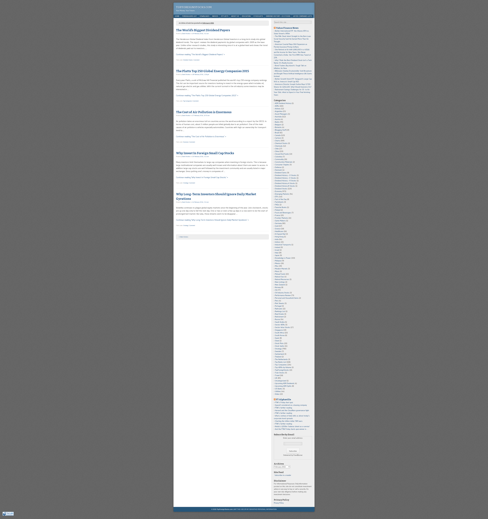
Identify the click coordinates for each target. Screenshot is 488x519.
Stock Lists (258, 16)
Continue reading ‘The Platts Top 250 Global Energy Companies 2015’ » (207, 95)
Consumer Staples (282, 164)
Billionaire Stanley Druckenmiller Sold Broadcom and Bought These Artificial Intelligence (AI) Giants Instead (293, 73)
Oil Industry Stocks (282, 293)
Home (177, 16)
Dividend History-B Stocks (285, 186)
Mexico (277, 263)
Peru (276, 301)
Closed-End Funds (282, 154)
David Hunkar (186, 33)
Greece (278, 228)
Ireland (277, 247)
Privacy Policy (279, 503)
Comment (197, 60)
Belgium (278, 124)
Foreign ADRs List (189, 16)
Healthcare (279, 231)
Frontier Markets (281, 218)
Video (277, 394)
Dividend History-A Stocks (285, 183)
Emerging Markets (282, 194)
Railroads (278, 309)
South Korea (280, 335)
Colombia (278, 156)
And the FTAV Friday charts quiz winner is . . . (292, 429)
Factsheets (279, 202)
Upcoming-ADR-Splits (283, 386)
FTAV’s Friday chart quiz (284, 402)
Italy (276, 252)
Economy (185, 142)
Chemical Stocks (281, 143)
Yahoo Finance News (287, 28)
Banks (277, 122)
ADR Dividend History (283, 103)
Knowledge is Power (283, 258)
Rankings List (280, 311)
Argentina (278, 111)
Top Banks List (280, 362)
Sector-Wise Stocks (282, 327)
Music (277, 271)
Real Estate (279, 314)
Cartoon (278, 138)
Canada (278, 135)
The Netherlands (281, 359)
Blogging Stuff (280, 130)
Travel (277, 375)
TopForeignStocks (282, 370)
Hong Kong (279, 236)
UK (276, 378)
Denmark (278, 170)
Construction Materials (283, 162)
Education (246, 16)
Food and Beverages (283, 212)
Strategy (185, 183)
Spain (277, 338)
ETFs (277, 196)
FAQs (277, 204)
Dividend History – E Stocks (285, 178)
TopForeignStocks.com (194, 7)
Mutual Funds (280, 274)
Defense (278, 167)
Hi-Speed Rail (280, 234)
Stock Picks (279, 343)
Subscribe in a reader (283, 475)
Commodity (279, 159)
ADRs (277, 106)
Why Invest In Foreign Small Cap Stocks (205, 153)
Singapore (279, 330)
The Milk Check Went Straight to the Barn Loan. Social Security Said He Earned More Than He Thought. (292, 39)
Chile (277, 148)
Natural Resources (282, 279)
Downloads (204, 16)
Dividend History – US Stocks (278, 16)
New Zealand (280, 285)
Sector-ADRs (280, 325)
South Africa (279, 333)
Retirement (279, 317)
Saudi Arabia (280, 322)
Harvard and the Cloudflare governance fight (292, 410)
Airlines (278, 108)
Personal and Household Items (287, 298)
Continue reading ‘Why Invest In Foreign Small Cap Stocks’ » (202, 177)
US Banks (278, 389)
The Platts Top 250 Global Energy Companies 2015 (212, 71)
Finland (277, 210)
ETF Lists (224, 16)
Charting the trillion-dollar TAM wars (288, 421)
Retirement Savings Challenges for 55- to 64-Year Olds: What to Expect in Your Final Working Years (292, 92)
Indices (215, 16)
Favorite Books (281, 207)
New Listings (280, 282)
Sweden (278, 351)
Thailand (278, 357)
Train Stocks (279, 373)
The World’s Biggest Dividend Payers (203, 30)
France (277, 215)
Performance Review (283, 295)
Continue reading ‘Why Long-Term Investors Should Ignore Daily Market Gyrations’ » (212, 220)
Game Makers (280, 220)
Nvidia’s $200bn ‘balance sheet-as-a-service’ (292, 426)
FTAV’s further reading (283, 408)
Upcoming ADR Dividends (284, 383)
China (277, 151)
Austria (277, 119)
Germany (278, 223)
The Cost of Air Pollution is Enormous (204, 112)
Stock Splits (279, 346)
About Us (235, 16)
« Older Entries (183, 237)
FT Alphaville (283, 399)
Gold (277, 226)
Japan (277, 255)
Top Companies (187, 101)
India (277, 239)
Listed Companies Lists (302, 16)
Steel (277, 341)
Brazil (277, 132)
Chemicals (279, 146)
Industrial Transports (283, 244)
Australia (278, 116)
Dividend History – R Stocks (285, 180)
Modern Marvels (281, 269)
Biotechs (278, 127)
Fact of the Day (281, 199)
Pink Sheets (279, 303)
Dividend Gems (281, 172)
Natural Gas (279, 277)
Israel (277, 250)
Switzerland (279, 354)
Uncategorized (280, 381)
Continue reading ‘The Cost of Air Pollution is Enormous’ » (201, 136)
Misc (276, 266)
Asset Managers (281, 114)
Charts (277, 140)
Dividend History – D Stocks (285, 175)
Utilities (278, 391)
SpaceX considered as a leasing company (291, 405)
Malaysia (278, 261)
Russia (277, 319)
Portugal (278, 306)
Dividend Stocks (188, 60)
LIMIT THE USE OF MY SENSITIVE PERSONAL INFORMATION (255, 509)
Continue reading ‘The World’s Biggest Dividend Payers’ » (200, 54)
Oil (276, 290)
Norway (278, 287)
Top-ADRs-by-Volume (283, 367)
